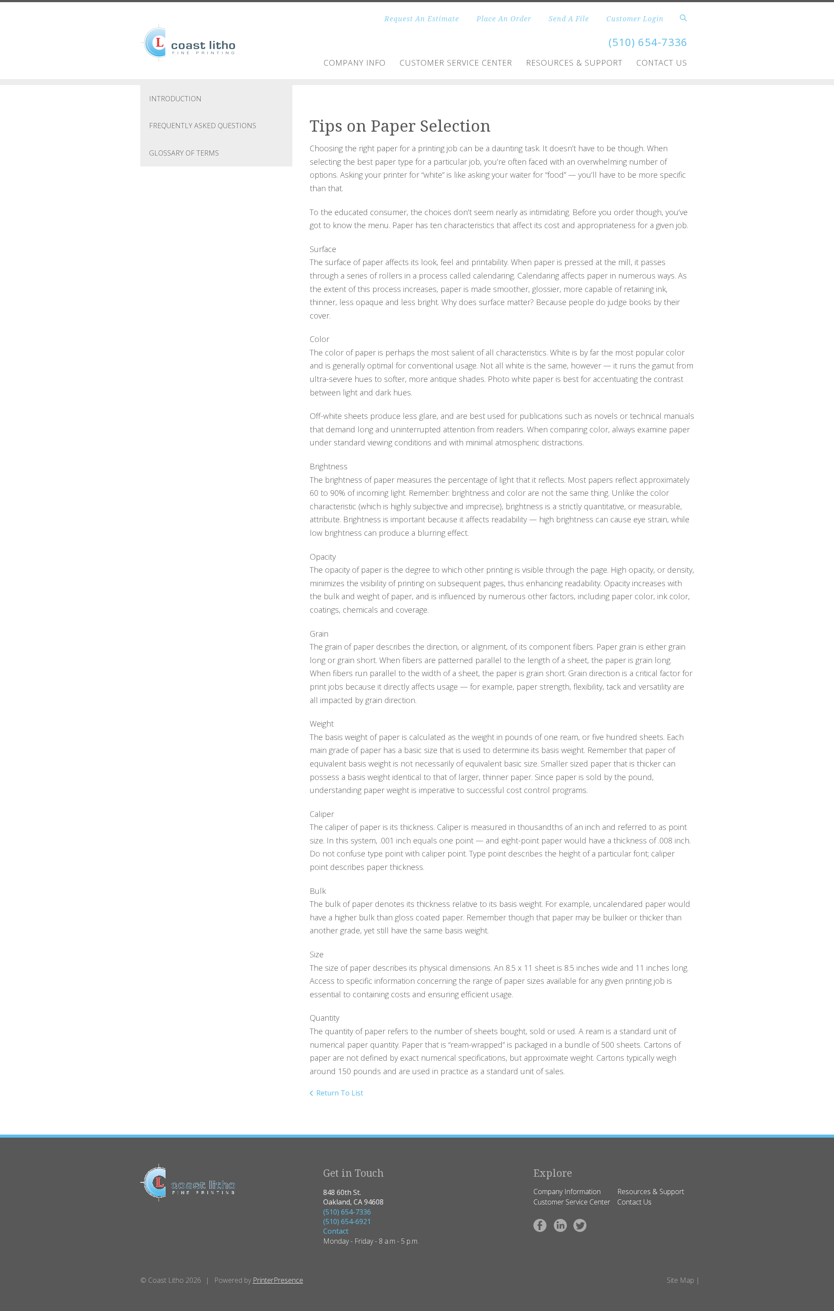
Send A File (569, 18)
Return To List (339, 1093)
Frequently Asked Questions (202, 125)
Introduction (175, 98)
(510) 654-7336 (347, 1212)
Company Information (567, 1191)
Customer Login (635, 18)
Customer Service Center (456, 62)
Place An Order (504, 18)
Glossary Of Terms (184, 153)
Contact (335, 1231)
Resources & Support (574, 62)
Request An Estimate (421, 18)
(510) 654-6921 (347, 1221)
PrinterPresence (278, 1280)
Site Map (680, 1280)
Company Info (355, 62)
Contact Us (661, 62)
